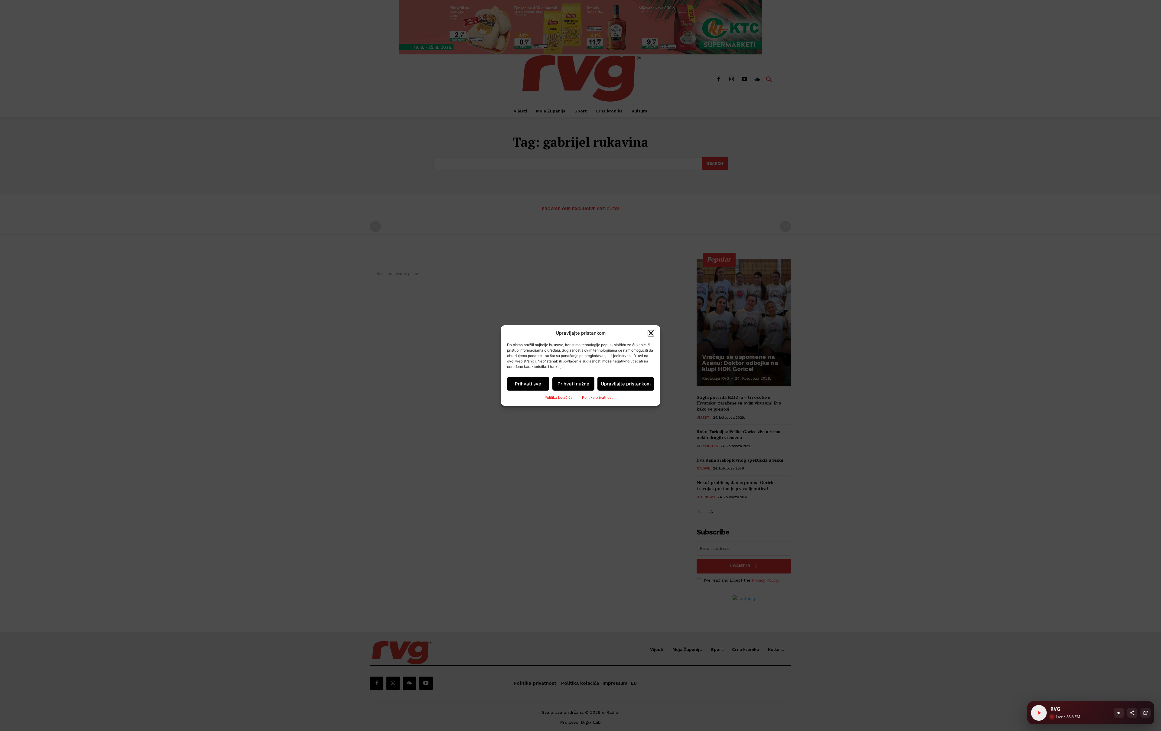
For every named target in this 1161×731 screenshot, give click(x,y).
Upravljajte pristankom (626, 384)
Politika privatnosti (597, 397)
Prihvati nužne (573, 384)
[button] (651, 333)
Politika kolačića (559, 397)
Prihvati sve (528, 384)
